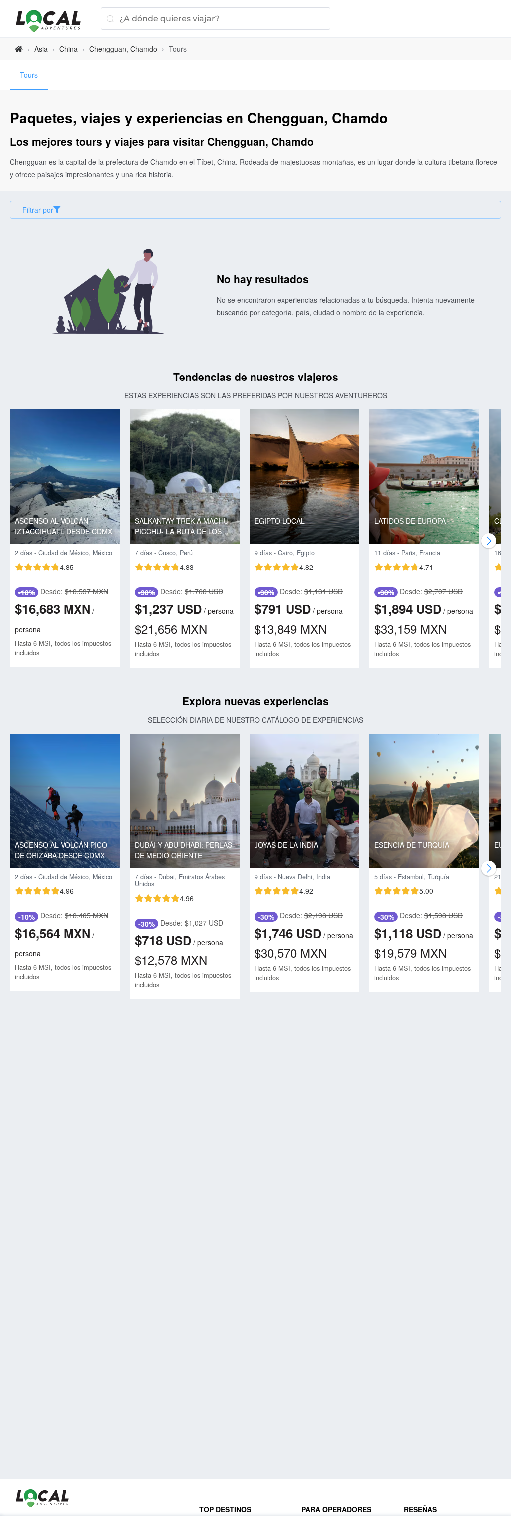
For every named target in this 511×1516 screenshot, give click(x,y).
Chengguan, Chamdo (123, 49)
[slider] (44, 567)
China (68, 49)
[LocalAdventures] (53, 21)
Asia (41, 49)
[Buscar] (110, 18)
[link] (19, 49)
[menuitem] (29, 75)
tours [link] (178, 48)
